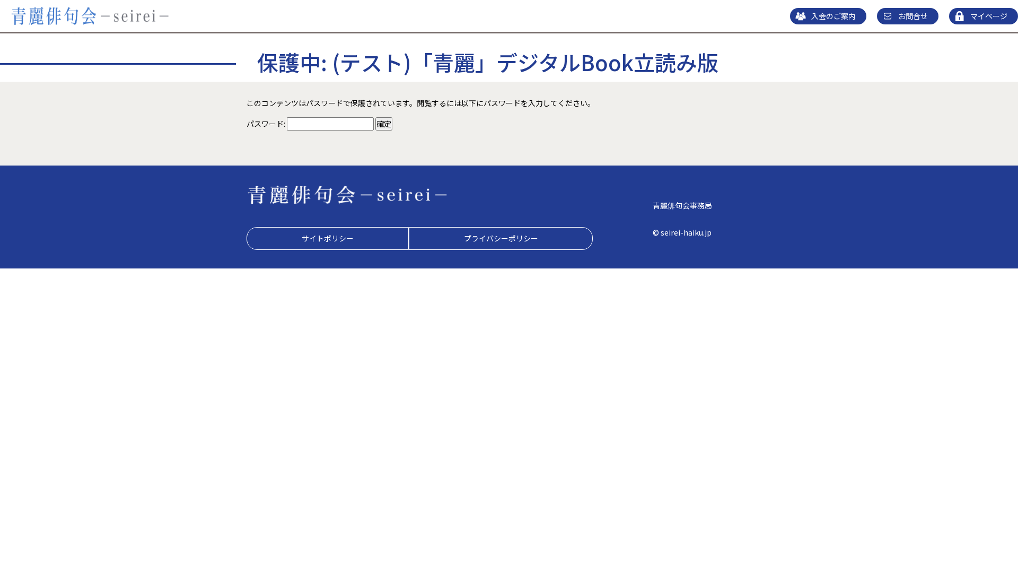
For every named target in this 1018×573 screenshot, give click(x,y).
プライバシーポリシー (501, 238)
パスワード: (267, 123)
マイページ (988, 16)
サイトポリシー (328, 238)
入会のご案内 (833, 16)
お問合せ (913, 16)
